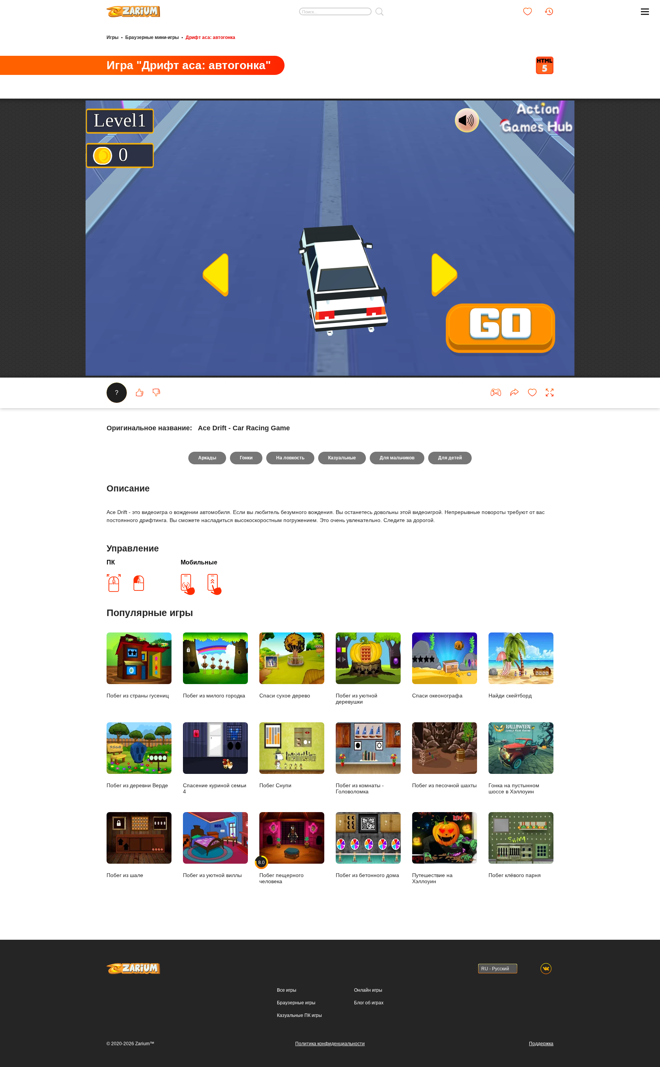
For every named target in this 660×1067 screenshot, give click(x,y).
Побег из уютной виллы (212, 875)
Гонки (246, 458)
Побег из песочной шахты (444, 785)
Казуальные (342, 458)
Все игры (286, 990)
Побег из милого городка (214, 695)
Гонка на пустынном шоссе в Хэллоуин (514, 788)
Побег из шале (125, 875)
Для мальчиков (397, 458)
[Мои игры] (527, 11)
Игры (112, 37)
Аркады (207, 458)
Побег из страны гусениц (138, 695)
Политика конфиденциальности (330, 1043)
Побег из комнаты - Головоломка (360, 788)
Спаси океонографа (437, 695)
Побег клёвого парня (515, 875)
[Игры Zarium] (133, 9)
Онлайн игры (368, 990)
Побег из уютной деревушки (356, 698)
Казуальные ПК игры (299, 1015)
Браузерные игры (296, 1002)
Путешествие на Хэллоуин (432, 878)
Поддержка (541, 1043)
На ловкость (290, 458)
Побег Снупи (275, 785)
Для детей (450, 458)
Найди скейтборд (510, 695)
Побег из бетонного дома (367, 875)
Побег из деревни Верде (137, 785)
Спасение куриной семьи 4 (214, 788)
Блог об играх (368, 1002)
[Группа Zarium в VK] (546, 968)
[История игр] (548, 11)
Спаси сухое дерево (284, 695)
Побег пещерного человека (281, 871)
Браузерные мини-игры (152, 37)
